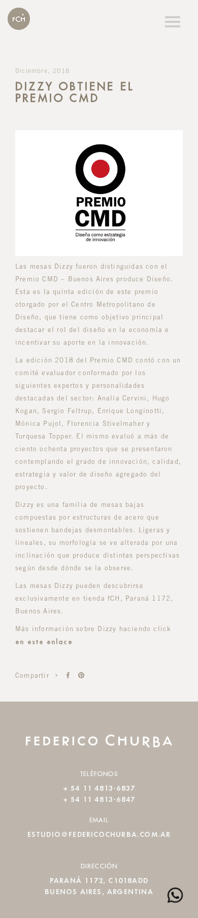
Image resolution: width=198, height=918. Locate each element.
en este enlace (44, 642)
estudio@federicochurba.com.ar (99, 835)
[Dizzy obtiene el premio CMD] (68, 675)
